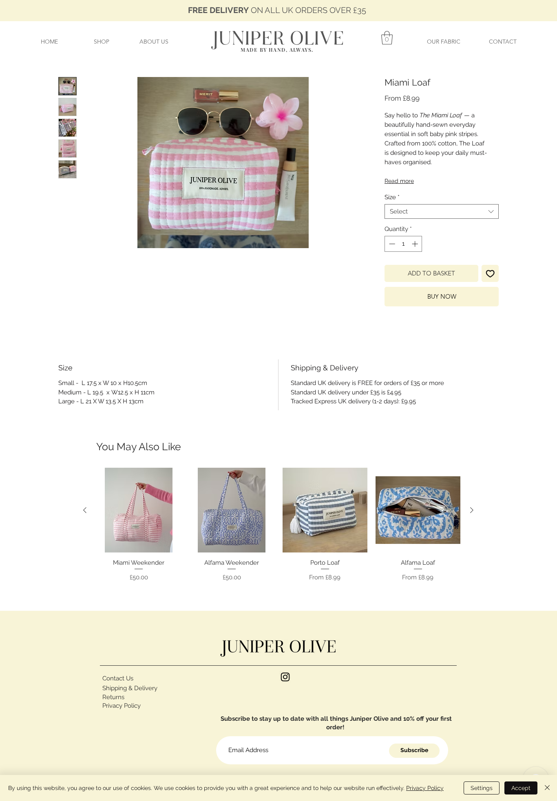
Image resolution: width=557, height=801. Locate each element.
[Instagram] (285, 677)
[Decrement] (391, 243)
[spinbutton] (403, 243)
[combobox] (442, 211)
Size (392, 197)
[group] (278, 526)
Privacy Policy (425, 788)
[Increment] (415, 243)
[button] (387, 37)
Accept (520, 788)
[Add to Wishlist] (490, 273)
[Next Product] (472, 510)
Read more (399, 181)
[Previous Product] (85, 510)
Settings (482, 788)
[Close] (547, 787)
